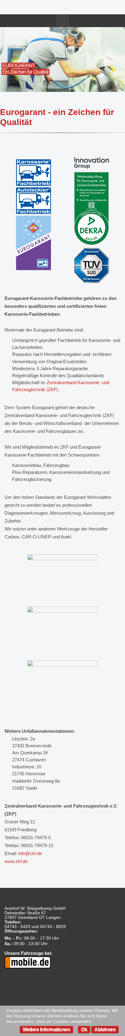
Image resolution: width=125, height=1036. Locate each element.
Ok (84, 1029)
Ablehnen (105, 1029)
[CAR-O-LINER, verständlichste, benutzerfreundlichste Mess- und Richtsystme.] (62, 631)
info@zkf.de (30, 853)
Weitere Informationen (46, 1029)
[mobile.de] (28, 961)
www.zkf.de (16, 861)
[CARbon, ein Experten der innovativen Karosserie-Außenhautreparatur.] (62, 577)
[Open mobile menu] (62, 20)
